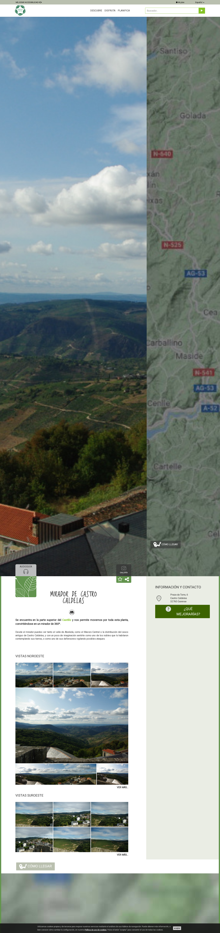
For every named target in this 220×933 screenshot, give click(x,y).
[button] (120, 579)
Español (199, 2)
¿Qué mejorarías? (188, 611)
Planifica (124, 10)
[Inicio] (20, 10)
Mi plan (181, 2)
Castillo (66, 619)
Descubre (96, 10)
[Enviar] (202, 11)
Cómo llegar (169, 544)
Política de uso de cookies (96, 930)
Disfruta (109, 10)
